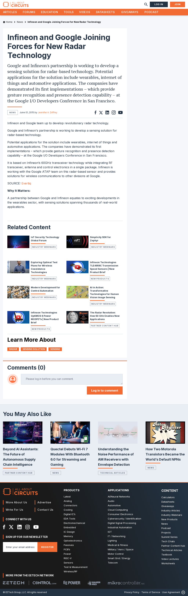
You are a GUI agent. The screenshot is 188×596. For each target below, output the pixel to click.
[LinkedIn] (19, 527)
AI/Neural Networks (119, 496)
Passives (69, 545)
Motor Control (116, 553)
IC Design (69, 531)
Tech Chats (168, 541)
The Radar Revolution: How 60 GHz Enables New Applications (105, 316)
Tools (69, 12)
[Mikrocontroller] (126, 583)
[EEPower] (72, 583)
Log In (158, 4)
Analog (68, 500)
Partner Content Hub (104, 326)
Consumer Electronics (120, 514)
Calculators (168, 497)
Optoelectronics (73, 540)
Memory (68, 536)
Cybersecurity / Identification (124, 518)
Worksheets (168, 563)
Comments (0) (26, 368)
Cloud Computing (118, 509)
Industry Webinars (44, 247)
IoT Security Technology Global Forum (45, 239)
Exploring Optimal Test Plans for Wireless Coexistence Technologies (44, 267)
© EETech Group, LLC (14, 592)
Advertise (44, 502)
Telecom (113, 562)
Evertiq (26, 183)
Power (67, 553)
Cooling (68, 509)
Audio (111, 500)
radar (13, 349)
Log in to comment (104, 390)
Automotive (114, 505)
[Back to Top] (182, 592)
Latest (67, 496)
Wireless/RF (70, 571)
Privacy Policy (131, 592)
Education (49, 12)
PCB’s (67, 549)
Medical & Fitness (118, 545)
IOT (110, 531)
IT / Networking (116, 536)
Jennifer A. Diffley (47, 112)
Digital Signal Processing (122, 523)
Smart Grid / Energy (119, 558)
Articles (10, 12)
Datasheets (105, 12)
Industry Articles (170, 510)
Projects (166, 532)
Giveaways (129, 12)
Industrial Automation (120, 527)
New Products (100, 279)
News (56, 473)
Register (47, 547)
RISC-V (68, 558)
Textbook (166, 554)
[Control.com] (44, 582)
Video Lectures (170, 558)
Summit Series (169, 536)
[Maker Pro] (94, 583)
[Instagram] (27, 527)
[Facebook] (4, 527)
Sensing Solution (34, 349)
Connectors (70, 505)
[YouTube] (36, 527)
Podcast (151, 12)
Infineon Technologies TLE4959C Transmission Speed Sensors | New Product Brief (104, 267)
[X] (11, 527)
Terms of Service (150, 592)
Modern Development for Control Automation (45, 289)
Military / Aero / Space (120, 549)
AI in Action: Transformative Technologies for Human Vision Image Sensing (104, 292)
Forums (29, 12)
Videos (84, 12)
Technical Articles (112, 473)
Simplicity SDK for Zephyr (100, 239)
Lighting (112, 540)
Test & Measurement (76, 567)
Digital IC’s (69, 514)
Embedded (70, 527)
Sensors (68, 562)
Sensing (55, 349)
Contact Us (45, 509)
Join (177, 4)
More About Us (16, 502)
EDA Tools (69, 518)
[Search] (146, 4)
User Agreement (171, 592)
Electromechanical (74, 523)
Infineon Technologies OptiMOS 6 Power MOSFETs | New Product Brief (45, 317)
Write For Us (14, 509)
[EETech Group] (13, 582)
